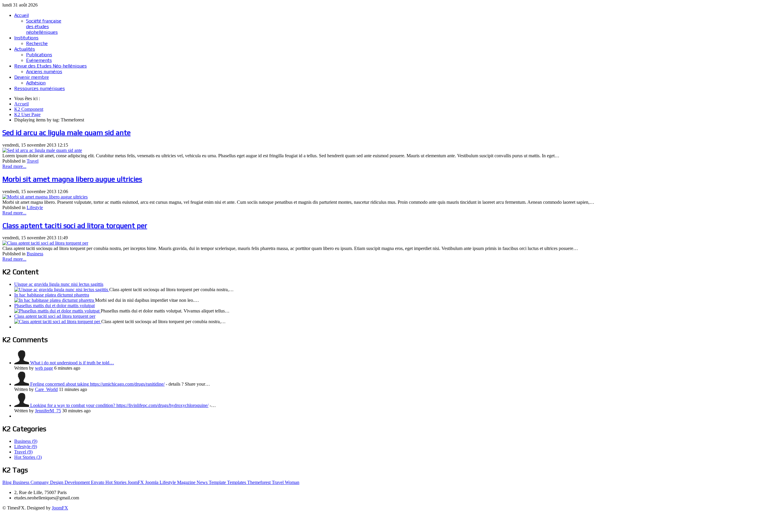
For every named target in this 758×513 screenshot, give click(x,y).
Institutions (26, 38)
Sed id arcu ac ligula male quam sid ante (66, 133)
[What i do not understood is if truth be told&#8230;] (22, 362)
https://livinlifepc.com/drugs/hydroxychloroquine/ (162, 405)
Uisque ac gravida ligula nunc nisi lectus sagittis (58, 284)
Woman (292, 482)
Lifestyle (35, 207)
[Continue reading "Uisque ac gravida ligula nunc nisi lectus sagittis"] (61, 289)
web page (44, 368)
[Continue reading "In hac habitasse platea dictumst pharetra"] (54, 300)
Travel (32, 160)
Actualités (24, 49)
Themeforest (259, 482)
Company (40, 482)
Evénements (39, 60)
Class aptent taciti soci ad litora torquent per (74, 226)
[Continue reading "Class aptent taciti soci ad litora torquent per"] (57, 321)
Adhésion (36, 83)
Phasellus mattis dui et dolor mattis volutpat (54, 305)
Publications (39, 54)
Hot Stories (116, 482)
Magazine (187, 482)
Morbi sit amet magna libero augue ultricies (72, 179)
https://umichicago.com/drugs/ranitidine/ (127, 384)
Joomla (152, 482)
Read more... (14, 166)
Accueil (21, 15)
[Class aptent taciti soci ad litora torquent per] (45, 243)
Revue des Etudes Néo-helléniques (50, 66)
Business (35, 253)
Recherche (37, 43)
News (203, 482)
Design (57, 482)
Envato (98, 482)
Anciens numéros (44, 71)
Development (78, 482)
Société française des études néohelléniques (43, 26)
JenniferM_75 (48, 410)
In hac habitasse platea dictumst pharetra (51, 294)
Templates (237, 482)
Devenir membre (31, 77)
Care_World (46, 389)
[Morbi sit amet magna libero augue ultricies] (45, 196)
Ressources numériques (39, 88)
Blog (7, 482)
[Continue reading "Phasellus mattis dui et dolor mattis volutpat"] (57, 310)
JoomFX (136, 482)
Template (218, 482)
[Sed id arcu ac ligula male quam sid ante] (42, 150)
